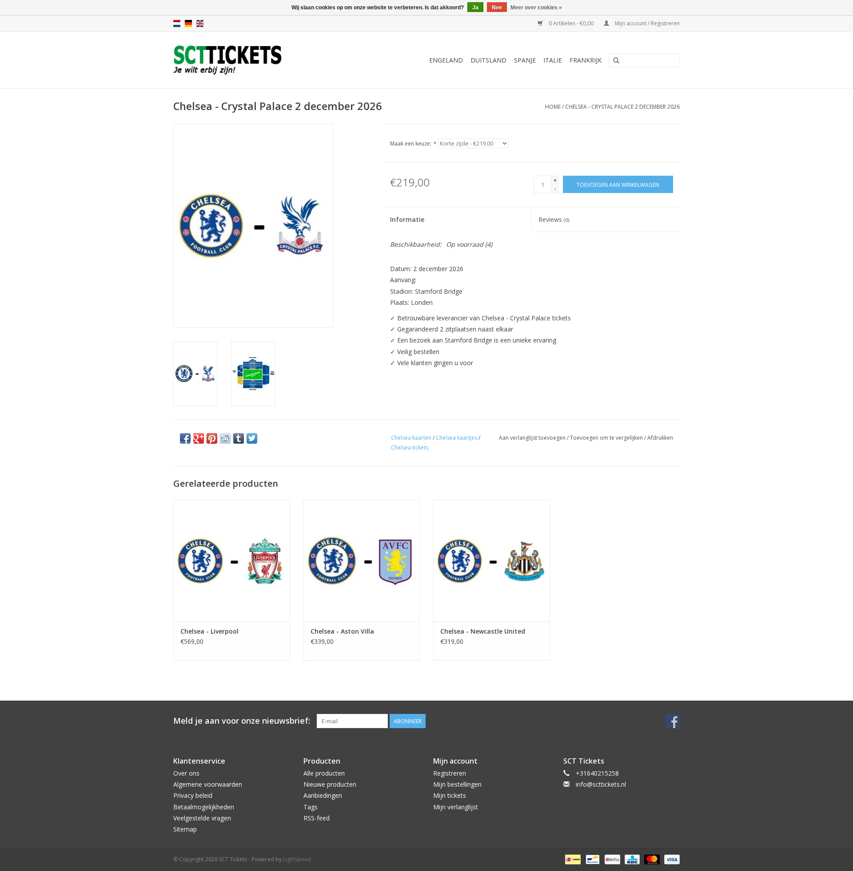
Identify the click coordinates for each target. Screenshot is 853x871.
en (199, 23)
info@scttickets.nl (601, 784)
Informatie (407, 219)
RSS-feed (316, 818)
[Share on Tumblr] (238, 438)
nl (176, 23)
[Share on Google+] (198, 438)
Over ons (186, 773)
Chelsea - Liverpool (209, 631)
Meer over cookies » (536, 7)
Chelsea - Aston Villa (342, 631)
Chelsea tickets (409, 447)
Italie (552, 60)
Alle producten (324, 773)
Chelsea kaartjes (456, 437)
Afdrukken (660, 437)
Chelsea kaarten (411, 437)
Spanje (525, 60)
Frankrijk (586, 60)
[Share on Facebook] (185, 438)
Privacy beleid (192, 795)
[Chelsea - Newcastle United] (491, 561)
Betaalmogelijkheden (203, 807)
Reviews (553, 219)
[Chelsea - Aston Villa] (361, 561)
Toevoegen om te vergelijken (607, 437)
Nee (497, 7)
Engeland (446, 60)
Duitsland (488, 60)
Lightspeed (297, 859)
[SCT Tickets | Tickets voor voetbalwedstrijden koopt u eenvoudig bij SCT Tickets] (249, 60)
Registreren (449, 773)
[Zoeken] (616, 60)
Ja (475, 7)
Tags (310, 807)
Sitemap (185, 829)
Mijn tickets (449, 795)
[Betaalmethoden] (572, 859)
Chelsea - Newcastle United (482, 631)
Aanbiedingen (322, 795)
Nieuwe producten (329, 784)
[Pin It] (212, 438)
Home (553, 106)
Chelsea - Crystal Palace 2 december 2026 (622, 106)
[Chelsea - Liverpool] (231, 561)
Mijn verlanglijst (455, 807)
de (188, 23)
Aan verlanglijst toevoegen (532, 437)
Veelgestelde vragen (202, 818)
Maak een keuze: (413, 143)
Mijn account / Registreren (647, 23)
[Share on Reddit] (225, 438)
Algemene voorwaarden (207, 784)
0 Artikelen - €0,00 (571, 23)
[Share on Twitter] (252, 438)
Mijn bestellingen (457, 784)
